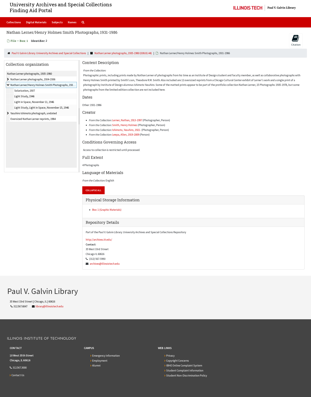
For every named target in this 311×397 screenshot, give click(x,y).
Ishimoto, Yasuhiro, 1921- (126, 130)
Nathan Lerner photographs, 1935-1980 (29, 73)
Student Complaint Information (184, 370)
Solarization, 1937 (24, 90)
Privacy (170, 355)
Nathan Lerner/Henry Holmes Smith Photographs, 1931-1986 (45, 85)
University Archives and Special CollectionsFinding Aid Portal (61, 7)
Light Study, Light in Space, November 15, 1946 (41, 107)
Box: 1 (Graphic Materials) (106, 210)
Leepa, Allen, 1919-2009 (125, 134)
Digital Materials (36, 22)
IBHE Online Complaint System (184, 365)
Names (72, 22)
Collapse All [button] (93, 190)
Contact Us (18, 375)
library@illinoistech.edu (49, 306)
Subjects (57, 22)
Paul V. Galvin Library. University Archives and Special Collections (49, 53)
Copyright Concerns (177, 360)
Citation (295, 44)
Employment (99, 360)
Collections (13, 22)
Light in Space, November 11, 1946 (34, 102)
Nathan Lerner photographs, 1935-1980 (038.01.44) (123, 53)
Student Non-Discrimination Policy (186, 375)
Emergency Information (106, 355)
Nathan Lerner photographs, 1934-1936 (32, 79)
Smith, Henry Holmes (124, 125)
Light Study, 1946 (24, 96)
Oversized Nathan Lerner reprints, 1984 (33, 119)
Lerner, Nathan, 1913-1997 (127, 120)
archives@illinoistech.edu (105, 263)
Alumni (96, 365)
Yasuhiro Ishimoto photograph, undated (33, 113)
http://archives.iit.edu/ (99, 239)
